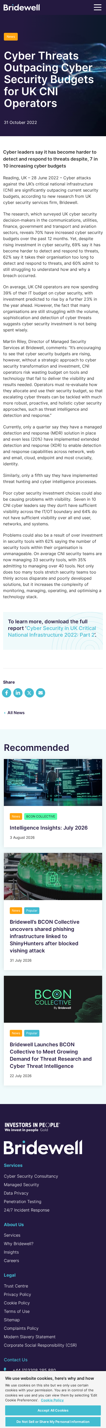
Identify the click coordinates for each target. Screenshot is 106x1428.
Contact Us (16, 1359)
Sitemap (12, 1319)
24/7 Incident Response (26, 1210)
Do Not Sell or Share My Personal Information (53, 1422)
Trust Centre (16, 1285)
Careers (11, 1260)
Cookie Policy (17, 1302)
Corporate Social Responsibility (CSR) (40, 1345)
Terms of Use (17, 1311)
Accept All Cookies (53, 1410)
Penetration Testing (22, 1201)
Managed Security (21, 1184)
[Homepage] (22, 8)
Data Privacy (16, 1193)
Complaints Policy (21, 1328)
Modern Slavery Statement (30, 1336)
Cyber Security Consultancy (31, 1176)
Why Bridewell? (18, 1243)
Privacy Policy (17, 1294)
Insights (11, 1252)
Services (12, 1235)
